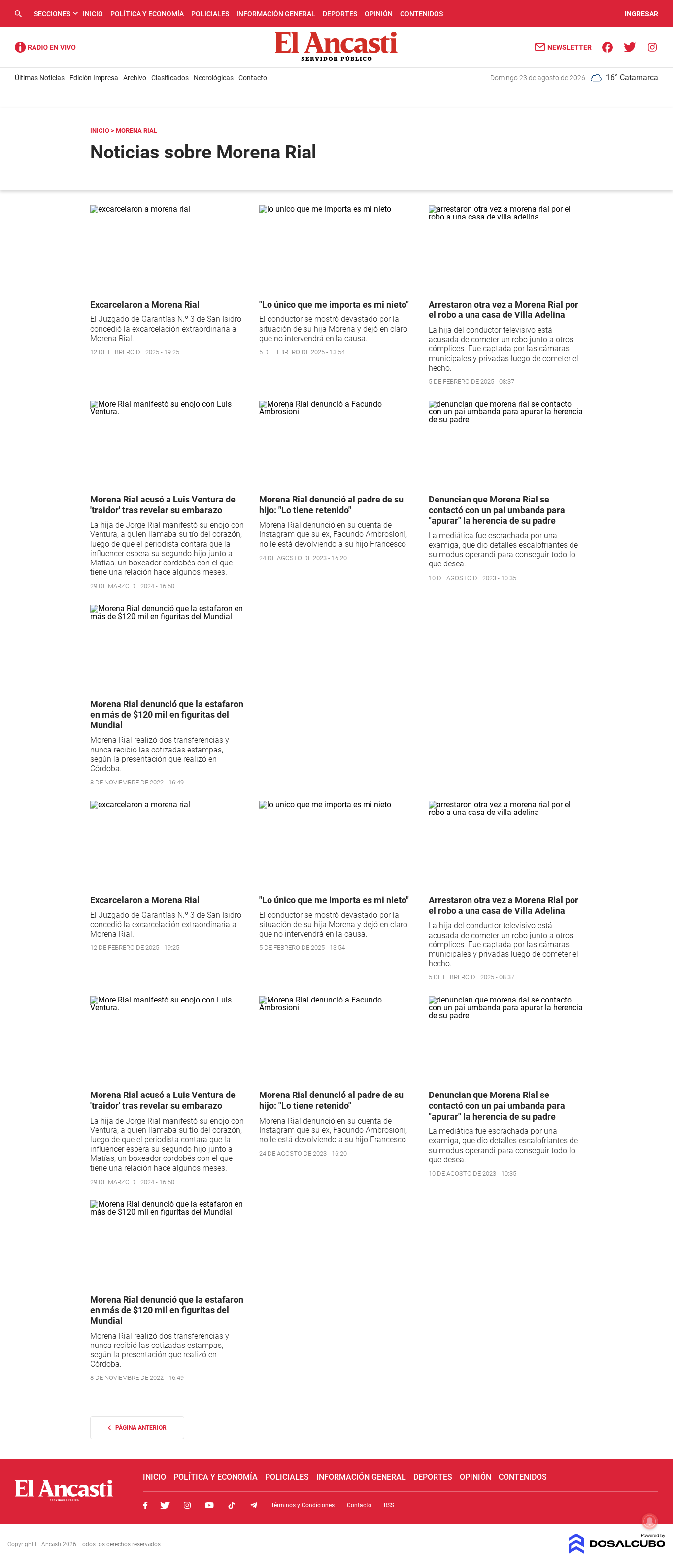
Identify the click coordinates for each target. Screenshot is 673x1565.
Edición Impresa (93, 78)
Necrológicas (214, 78)
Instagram (187, 1505)
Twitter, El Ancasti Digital (165, 1505)
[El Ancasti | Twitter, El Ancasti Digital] (630, 46)
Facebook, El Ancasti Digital (145, 1505)
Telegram (254, 1505)
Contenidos (421, 14)
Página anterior (139, 1427)
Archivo (134, 78)
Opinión (379, 14)
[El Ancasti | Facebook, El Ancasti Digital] (608, 46)
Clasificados (170, 78)
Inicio (93, 14)
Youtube (209, 1505)
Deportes (340, 14)
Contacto (252, 78)
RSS (389, 1505)
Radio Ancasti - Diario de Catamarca (45, 47)
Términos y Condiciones (303, 1505)
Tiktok (231, 1505)
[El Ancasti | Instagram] (652, 46)
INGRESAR (641, 13)
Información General (275, 14)
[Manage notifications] (650, 1521)
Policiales (210, 14)
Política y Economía (147, 14)
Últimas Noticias (40, 78)
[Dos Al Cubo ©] (617, 1551)
